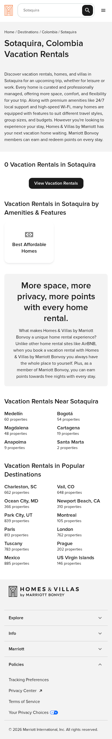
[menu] (103, 10)
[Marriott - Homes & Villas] (8, 10)
